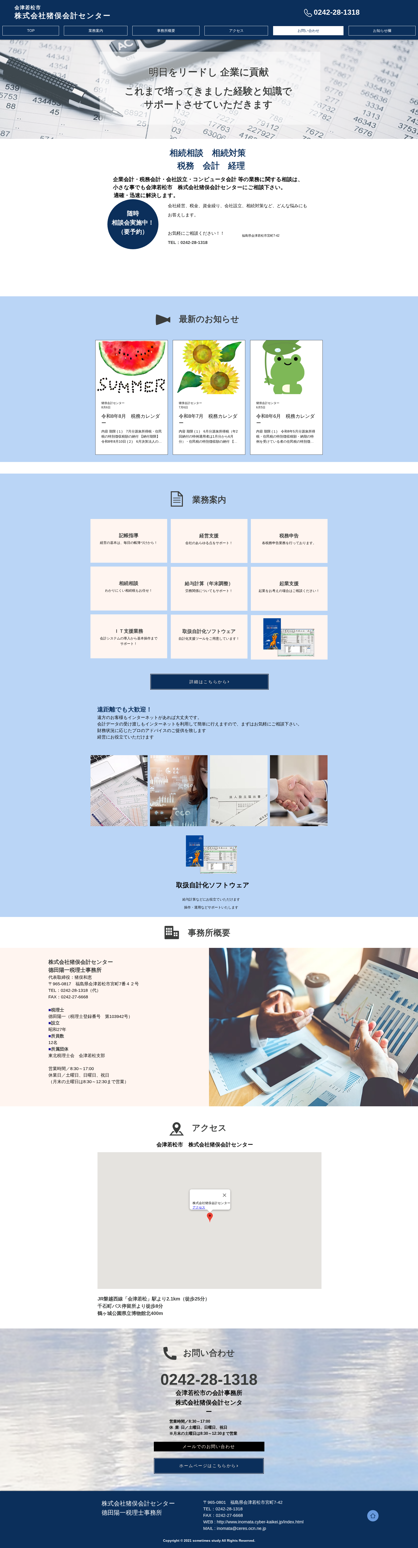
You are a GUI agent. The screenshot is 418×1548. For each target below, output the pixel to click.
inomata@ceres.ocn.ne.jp (241, 1528)
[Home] (373, 1515)
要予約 (133, 231)
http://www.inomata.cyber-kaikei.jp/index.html (260, 1522)
